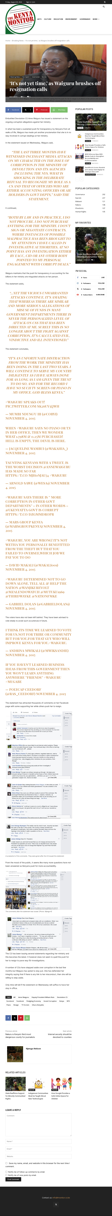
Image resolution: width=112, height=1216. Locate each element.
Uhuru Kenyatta (38, 1005)
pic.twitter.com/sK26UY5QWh (32, 406)
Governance (35, 77)
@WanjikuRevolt (34, 587)
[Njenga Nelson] (15, 1054)
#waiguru (52, 677)
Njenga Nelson (33, 1048)
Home (7, 40)
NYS (68, 1001)
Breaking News (17, 40)
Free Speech (26, 77)
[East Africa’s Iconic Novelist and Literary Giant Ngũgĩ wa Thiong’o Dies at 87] (79, 169)
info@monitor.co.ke (61, 1197)
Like (102, 277)
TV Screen (25, 1005)
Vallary (79, 260)
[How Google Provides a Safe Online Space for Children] (61, 1084)
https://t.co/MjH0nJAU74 (27, 475)
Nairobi (44, 77)
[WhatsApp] (27, 1018)
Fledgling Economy (33, 1001)
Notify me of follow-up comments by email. (26, 1172)
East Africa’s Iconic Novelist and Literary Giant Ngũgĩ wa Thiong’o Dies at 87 (95, 170)
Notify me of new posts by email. (22, 1175)
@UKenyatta (16, 510)
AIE (14, 997)
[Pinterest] (20, 1018)
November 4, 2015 (20, 418)
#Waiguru (14, 402)
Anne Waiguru (23, 997)
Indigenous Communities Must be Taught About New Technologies (38, 1096)
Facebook (20, 1001)
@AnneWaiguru (56, 467)
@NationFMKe (44, 596)
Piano (9, 1005)
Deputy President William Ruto (43, 997)
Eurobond (10, 1001)
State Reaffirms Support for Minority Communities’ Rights (15, 1096)
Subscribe (100, 295)
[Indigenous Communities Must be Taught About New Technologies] (38, 1084)
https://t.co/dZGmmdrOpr (29, 514)
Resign (16, 1005)
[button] (104, 7)
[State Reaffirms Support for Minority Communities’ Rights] (15, 1084)
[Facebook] (8, 1018)
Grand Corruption (50, 1001)
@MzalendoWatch (22, 592)
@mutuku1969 (52, 592)
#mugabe (13, 681)
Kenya (61, 1001)
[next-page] (81, 179)
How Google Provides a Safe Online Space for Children (60, 1096)
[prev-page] (77, 179)
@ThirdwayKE (18, 596)
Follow (101, 283)
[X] (105, 2)
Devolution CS (62, 997)
